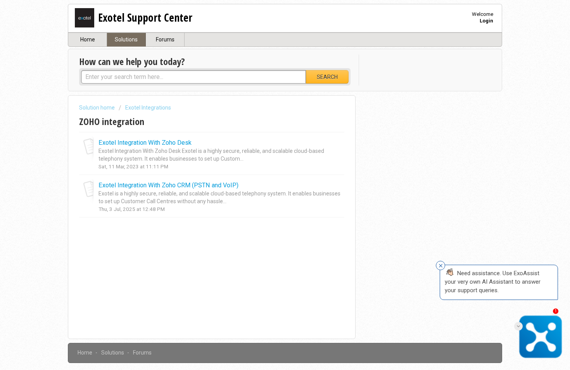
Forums (165, 39)
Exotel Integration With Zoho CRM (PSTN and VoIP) (168, 185)
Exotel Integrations (148, 107)
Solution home (97, 107)
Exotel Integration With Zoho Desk (145, 142)
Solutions (126, 39)
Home (87, 39)
